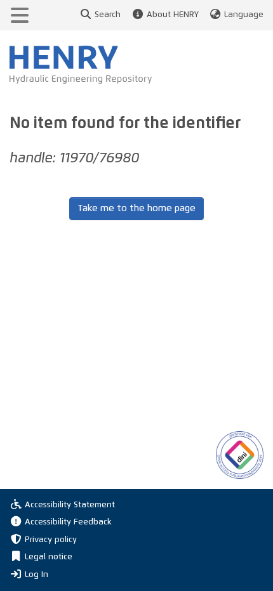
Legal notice (48, 557)
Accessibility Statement (70, 505)
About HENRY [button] (172, 15)
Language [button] (243, 15)
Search (108, 15)
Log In (36, 574)
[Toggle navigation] (20, 15)
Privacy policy (51, 540)
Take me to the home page (136, 208)
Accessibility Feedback (68, 522)
